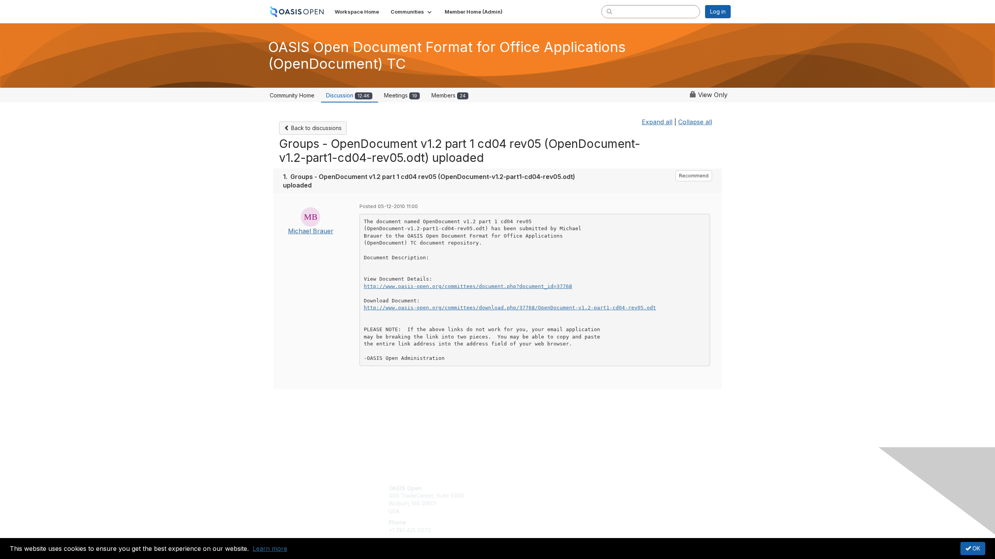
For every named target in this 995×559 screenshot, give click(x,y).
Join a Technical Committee (536, 511)
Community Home (292, 95)
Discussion (348, 95)
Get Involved (517, 488)
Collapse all (695, 122)
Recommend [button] (694, 176)
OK (975, 548)
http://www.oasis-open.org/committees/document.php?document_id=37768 (468, 286)
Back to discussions (316, 128)
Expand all (657, 122)
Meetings (400, 95)
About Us (624, 488)
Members (448, 95)
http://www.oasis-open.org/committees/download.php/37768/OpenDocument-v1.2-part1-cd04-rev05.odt (510, 308)
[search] (609, 11)
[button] (412, 11)
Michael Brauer (310, 231)
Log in (718, 11)
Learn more (270, 548)
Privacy (622, 495)
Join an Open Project (528, 499)
